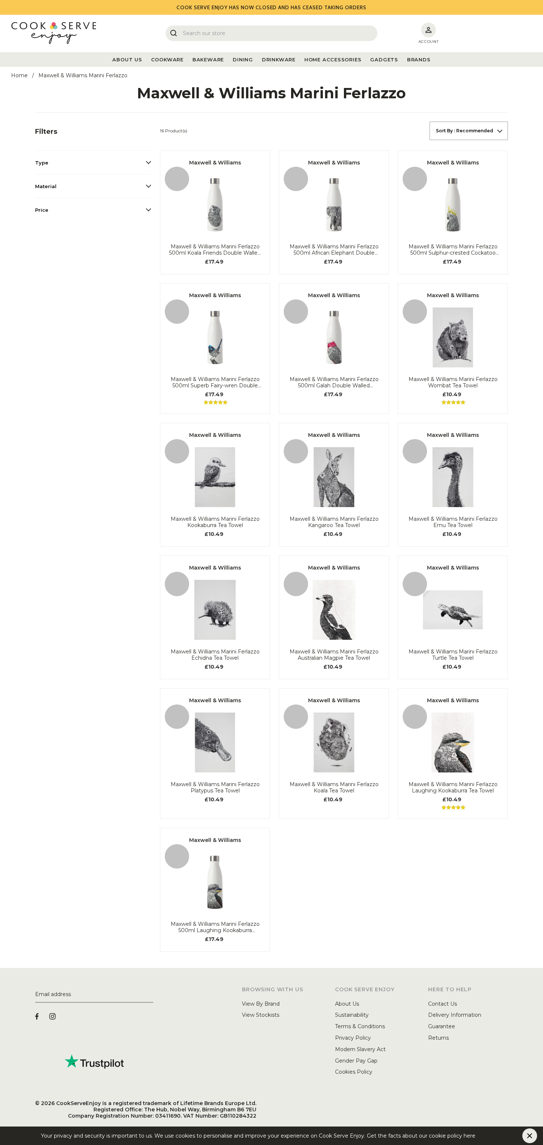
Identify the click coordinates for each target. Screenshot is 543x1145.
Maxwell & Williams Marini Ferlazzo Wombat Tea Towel (453, 382)
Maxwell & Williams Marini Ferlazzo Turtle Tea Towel (453, 655)
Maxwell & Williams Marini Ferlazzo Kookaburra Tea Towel (215, 522)
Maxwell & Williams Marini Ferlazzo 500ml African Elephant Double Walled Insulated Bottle (334, 250)
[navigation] (93, 171)
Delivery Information (454, 1015)
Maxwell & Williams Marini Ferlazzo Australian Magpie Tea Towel (334, 655)
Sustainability (352, 1015)
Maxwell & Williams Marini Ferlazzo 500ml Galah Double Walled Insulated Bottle (334, 382)
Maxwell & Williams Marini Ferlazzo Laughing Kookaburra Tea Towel (453, 787)
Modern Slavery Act (360, 1049)
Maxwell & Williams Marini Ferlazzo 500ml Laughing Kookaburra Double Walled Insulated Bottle (215, 927)
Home (19, 75)
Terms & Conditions (360, 1026)
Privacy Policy (353, 1037)
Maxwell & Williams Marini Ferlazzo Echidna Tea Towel (215, 655)
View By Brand (261, 1003)
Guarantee (441, 1026)
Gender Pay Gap (356, 1060)
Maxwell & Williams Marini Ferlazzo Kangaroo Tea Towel (334, 522)
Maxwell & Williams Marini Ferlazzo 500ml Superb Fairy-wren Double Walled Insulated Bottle (215, 382)
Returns (438, 1037)
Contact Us (442, 1003)
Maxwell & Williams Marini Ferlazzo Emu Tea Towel (453, 522)
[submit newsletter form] (150, 994)
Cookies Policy (353, 1071)
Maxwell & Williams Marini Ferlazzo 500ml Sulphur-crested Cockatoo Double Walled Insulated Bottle (453, 250)
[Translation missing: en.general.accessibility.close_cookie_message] (529, 1135)
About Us (347, 1003)
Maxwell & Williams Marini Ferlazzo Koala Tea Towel (334, 787)
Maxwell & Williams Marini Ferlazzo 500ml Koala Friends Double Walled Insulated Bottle (215, 250)
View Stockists (260, 1015)
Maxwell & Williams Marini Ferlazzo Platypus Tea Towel (215, 787)
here (481, 1135)
